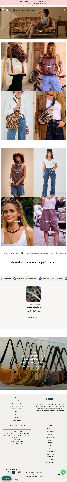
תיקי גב (50, 440)
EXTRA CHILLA (50, 457)
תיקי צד (50, 443)
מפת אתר (16, 417)
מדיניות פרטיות (16, 409)
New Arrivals (50, 432)
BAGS (26, 32)
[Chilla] (33, 10)
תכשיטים (50, 448)
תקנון (16, 412)
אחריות (17, 400)
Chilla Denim (50, 437)
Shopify (27, 472)
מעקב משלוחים (16, 403)
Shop (50, 425)
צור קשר (16, 414)
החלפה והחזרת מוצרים (16, 406)
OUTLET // (50, 429)
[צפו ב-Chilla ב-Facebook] (59, 474)
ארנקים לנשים (50, 451)
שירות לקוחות (17, 397)
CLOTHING (40, 32)
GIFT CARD (50, 460)
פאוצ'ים (50, 446)
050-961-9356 (15, 442)
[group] (33, 6)
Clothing (50, 434)
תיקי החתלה (50, 454)
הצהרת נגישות (17, 420)
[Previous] (3, 6)
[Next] (64, 6)
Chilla (36, 472)
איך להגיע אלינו (33, 374)
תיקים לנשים (47, 404)
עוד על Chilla (32, 317)
